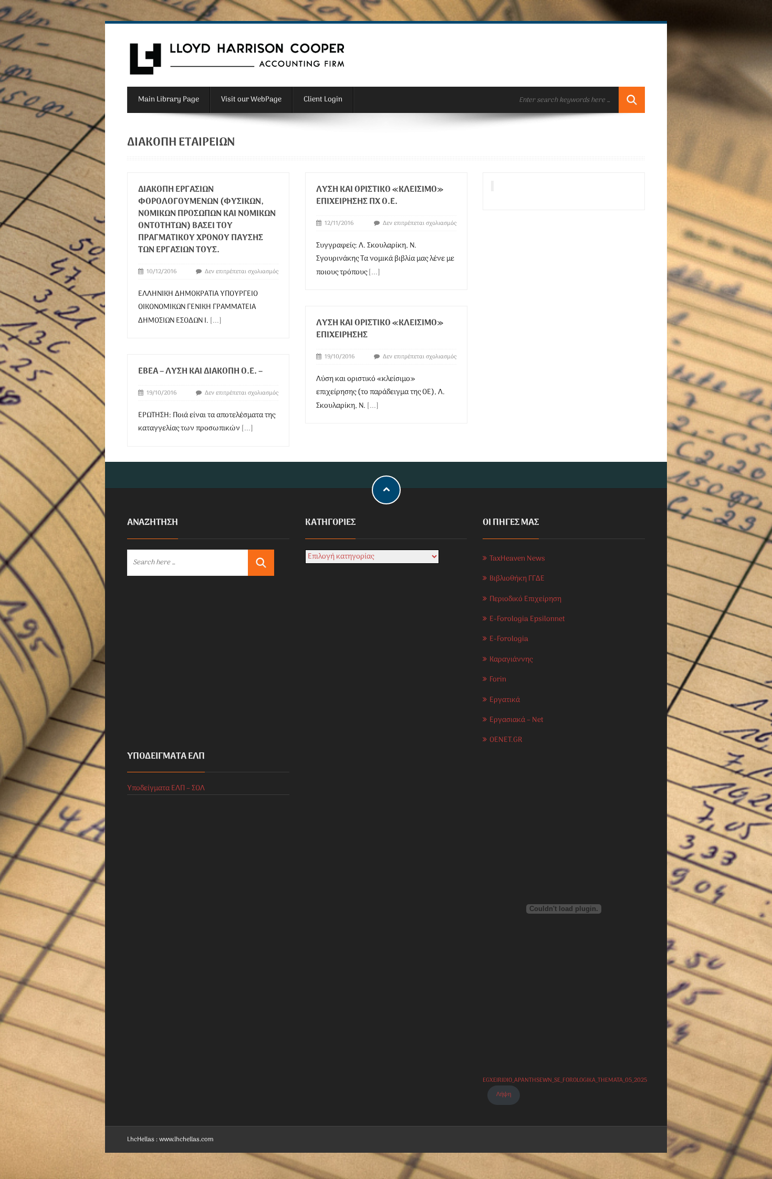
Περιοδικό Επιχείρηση (525, 599)
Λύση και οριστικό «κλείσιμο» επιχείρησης (379, 329)
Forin (497, 680)
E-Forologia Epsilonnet (527, 619)
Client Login (323, 100)
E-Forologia (508, 639)
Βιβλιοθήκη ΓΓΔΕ (517, 579)
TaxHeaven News (517, 559)
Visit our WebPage (251, 100)
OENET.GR (505, 740)
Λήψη (503, 1094)
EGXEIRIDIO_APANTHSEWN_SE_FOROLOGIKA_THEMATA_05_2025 (565, 1080)
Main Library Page (168, 100)
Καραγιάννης (511, 660)
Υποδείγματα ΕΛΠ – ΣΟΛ (166, 788)
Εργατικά (504, 700)
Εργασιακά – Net (516, 720)
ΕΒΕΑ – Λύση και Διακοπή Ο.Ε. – (200, 371)
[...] (216, 321)
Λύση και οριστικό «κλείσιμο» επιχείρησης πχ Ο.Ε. (379, 196)
